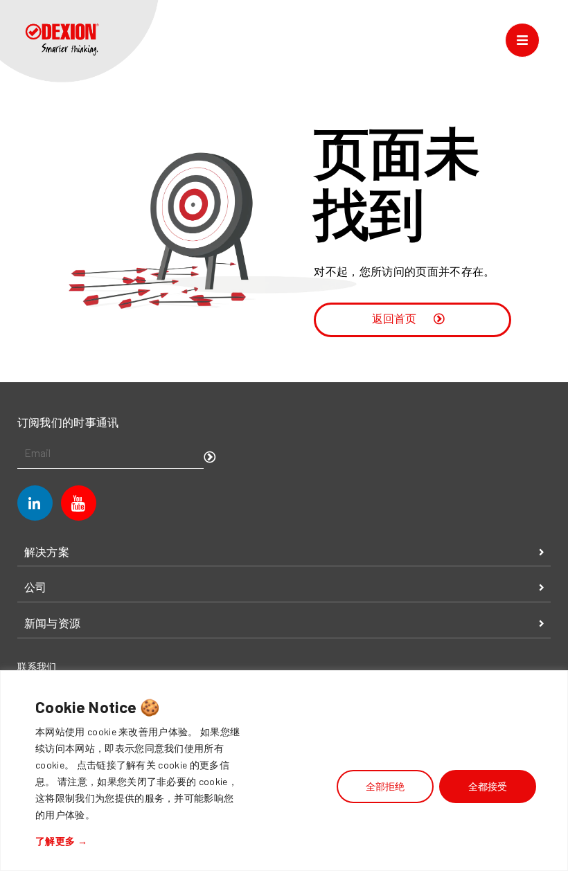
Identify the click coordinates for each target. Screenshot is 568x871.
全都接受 (487, 786)
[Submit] (210, 458)
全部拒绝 (385, 786)
